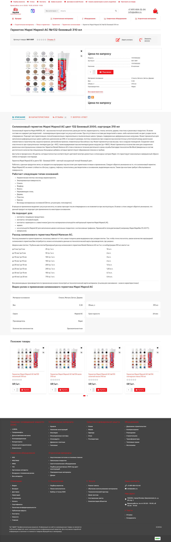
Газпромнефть (17, 432)
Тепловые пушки (132, 442)
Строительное (131, 436)
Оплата (14, 501)
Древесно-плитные (57, 442)
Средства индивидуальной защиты (103, 422)
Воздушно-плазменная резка (23, 473)
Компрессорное (132, 429)
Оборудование (89, 18)
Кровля (53, 426)
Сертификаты (17, 504)
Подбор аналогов (19, 2)
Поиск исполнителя (57, 489)
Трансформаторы (133, 439)
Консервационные (19, 439)
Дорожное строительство (136, 426)
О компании (16, 498)
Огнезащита (54, 439)
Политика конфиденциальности (24, 507)
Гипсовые (54, 445)
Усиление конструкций (58, 429)
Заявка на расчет (56, 2)
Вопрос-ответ (80, 117)
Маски (90, 429)
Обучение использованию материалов (102, 489)
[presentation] (11, 369)
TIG (13, 467)
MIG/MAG (15, 460)
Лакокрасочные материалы (60, 472)
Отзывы (60, 117)
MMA (14, 464)
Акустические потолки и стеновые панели (66, 457)
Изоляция (54, 433)
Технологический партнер (98, 492)
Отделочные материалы (147, 18)
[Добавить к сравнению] (81, 56)
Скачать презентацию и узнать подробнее (102, 2)
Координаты (131, 518)
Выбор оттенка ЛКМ (57, 492)
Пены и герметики (43, 25)
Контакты (42, 2)
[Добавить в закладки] (81, 51)
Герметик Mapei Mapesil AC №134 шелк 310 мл (66, 375)
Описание (20, 117)
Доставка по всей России (75, 2)
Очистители (16, 448)
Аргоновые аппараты (20, 470)
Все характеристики (95, 92)
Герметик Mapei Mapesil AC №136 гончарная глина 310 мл (140, 375)
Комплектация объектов (97, 501)
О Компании (16, 481)
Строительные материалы (63, 18)
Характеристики (40, 117)
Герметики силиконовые (71, 25)
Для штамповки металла (21, 435)
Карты (130, 510)
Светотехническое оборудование (63, 464)
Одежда (91, 433)
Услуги (92, 481)
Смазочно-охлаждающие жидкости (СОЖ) (27, 423)
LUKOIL (14, 429)
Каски (90, 426)
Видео (14, 485)
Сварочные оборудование (117, 18)
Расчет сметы (93, 485)
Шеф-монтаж (93, 495)
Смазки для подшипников (21, 445)
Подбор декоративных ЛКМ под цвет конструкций (64, 468)
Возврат (15, 489)
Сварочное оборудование (22, 453)
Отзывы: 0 (51, 40)
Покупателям (56, 481)
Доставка (15, 492)
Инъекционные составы (59, 436)
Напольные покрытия (58, 460)
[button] (84, 395)
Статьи (32, 2)
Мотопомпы (130, 445)
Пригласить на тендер (128, 2)
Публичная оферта (19, 510)
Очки (90, 436)
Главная (15, 520)
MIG (13, 457)
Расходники (130, 433)
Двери (52, 475)
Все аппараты (17, 476)
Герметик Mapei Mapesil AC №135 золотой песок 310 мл (101, 375)
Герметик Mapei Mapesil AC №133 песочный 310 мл (25, 375)
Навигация (16, 495)
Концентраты (17, 442)
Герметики (56, 25)
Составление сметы (95, 498)
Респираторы (93, 439)
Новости (15, 517)
